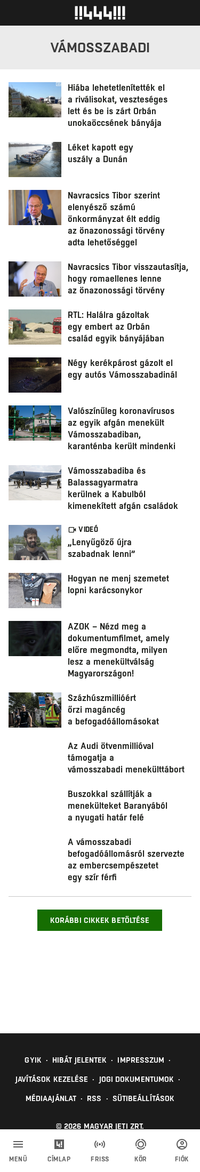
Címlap (58, 1159)
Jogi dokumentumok (136, 1079)
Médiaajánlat (51, 1098)
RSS (94, 1098)
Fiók (182, 1159)
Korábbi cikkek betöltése (99, 920)
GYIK (33, 1060)
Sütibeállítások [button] (144, 1098)
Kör (140, 1159)
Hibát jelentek (79, 1060)
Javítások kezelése (52, 1079)
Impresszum (140, 1060)
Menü (18, 1159)
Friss (100, 1159)
